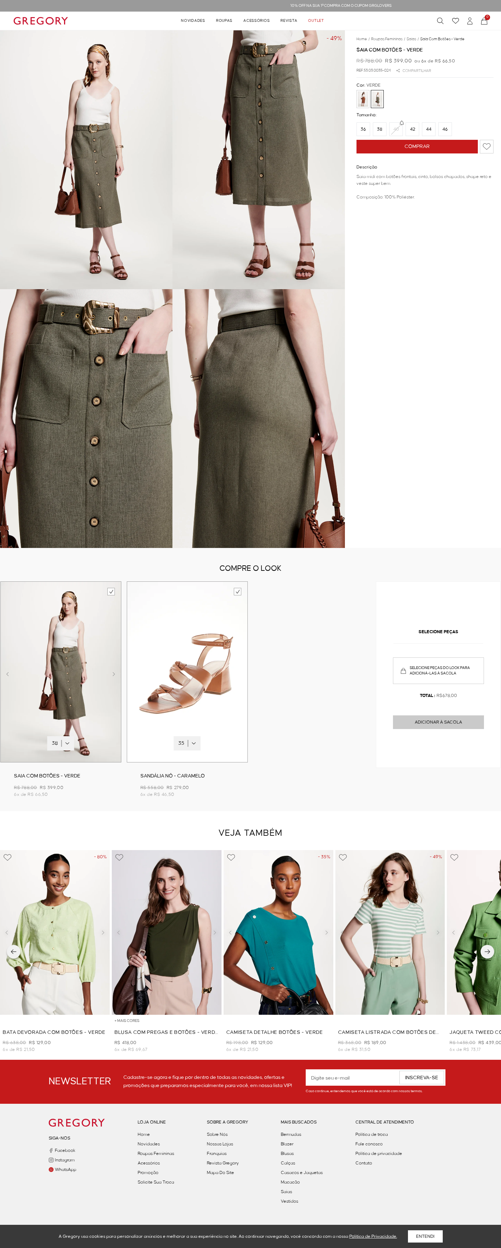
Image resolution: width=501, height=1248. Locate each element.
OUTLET (316, 21)
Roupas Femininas (156, 1153)
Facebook (65, 1150)
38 (379, 129)
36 (363, 129)
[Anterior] (13, 952)
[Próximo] (487, 952)
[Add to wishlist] (487, 147)
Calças (288, 1163)
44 (428, 129)
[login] (470, 21)
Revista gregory (223, 1163)
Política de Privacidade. (373, 1236)
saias (413, 39)
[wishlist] (455, 21)
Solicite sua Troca (156, 1182)
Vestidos (289, 1201)
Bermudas (291, 1134)
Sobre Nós (217, 1134)
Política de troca (371, 1134)
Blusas (287, 1153)
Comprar (417, 146)
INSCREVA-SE (421, 1078)
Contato (363, 1163)
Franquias (217, 1153)
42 (412, 129)
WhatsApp (65, 1169)
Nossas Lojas (220, 1144)
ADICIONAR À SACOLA (438, 722)
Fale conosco (369, 1144)
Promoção (148, 1172)
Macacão (290, 1182)
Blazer (287, 1144)
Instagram (65, 1160)
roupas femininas (388, 39)
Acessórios (256, 21)
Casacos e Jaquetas (302, 1172)
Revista (288, 21)
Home (144, 1134)
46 (445, 129)
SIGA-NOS (59, 1138)
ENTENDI (425, 1236)
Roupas (224, 21)
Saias (286, 1191)
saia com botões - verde (442, 39)
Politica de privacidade (378, 1153)
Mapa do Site (220, 1172)
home (363, 39)
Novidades (193, 21)
